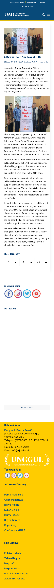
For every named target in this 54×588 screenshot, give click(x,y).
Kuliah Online (11, 509)
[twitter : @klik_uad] (27, 297)
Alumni (42, 2)
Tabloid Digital (12, 558)
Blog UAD (9, 563)
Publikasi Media (12, 553)
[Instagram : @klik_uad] (17, 297)
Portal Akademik (13, 494)
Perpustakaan (12, 568)
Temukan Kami (27, 407)
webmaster (44, 62)
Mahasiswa (31, 2)
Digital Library (12, 520)
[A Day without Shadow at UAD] (23, 41)
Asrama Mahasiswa (14, 578)
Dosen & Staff (27, 6)
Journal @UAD (12, 515)
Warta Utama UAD (28, 62)
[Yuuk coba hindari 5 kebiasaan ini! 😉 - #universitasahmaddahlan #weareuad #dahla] (15, 346)
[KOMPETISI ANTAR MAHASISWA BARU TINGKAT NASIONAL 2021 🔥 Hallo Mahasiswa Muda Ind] (39, 369)
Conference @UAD (14, 530)
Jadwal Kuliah (11, 504)
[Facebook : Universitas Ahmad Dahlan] (8, 297)
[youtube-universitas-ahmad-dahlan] (36, 297)
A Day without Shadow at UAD (22, 57)
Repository (10, 525)
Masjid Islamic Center (16, 573)
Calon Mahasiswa (17, 2)
